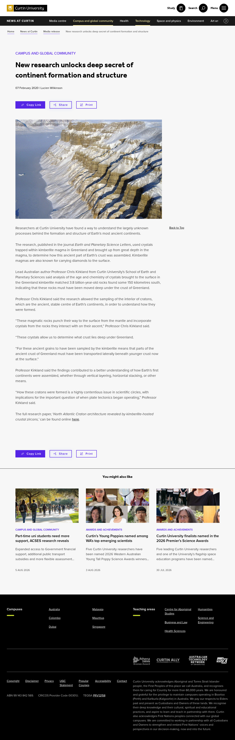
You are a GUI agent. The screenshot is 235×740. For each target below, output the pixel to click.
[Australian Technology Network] (198, 660)
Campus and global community (45, 53)
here (75, 419)
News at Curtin (20, 21)
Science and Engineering (206, 620)
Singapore (98, 627)
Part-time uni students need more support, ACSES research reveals (42, 538)
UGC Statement (66, 683)
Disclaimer (32, 681)
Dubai (52, 627)
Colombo (55, 618)
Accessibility (103, 681)
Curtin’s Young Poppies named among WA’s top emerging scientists (117, 538)
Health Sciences (175, 631)
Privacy (49, 681)
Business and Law (176, 622)
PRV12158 (99, 695)
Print (89, 105)
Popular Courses (84, 683)
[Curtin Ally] (168, 660)
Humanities (205, 609)
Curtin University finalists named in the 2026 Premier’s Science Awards (187, 538)
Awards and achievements (104, 530)
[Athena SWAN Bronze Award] (141, 660)
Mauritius (98, 618)
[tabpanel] (47, 530)
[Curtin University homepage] (27, 8)
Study (171, 8)
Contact (122, 681)
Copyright (13, 681)
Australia (54, 609)
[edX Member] (222, 660)
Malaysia (97, 609)
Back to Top (176, 228)
